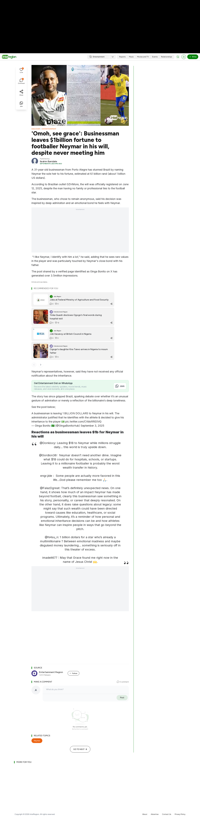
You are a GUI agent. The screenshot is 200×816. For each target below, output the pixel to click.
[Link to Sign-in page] (183, 56)
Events (155, 57)
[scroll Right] (40, 364)
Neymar (37, 741)
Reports (122, 57)
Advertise (155, 814)
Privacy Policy (180, 814)
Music (131, 57)
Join (122, 386)
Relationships (166, 57)
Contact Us (166, 814)
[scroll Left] (33, 364)
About (144, 814)
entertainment (49, 129)
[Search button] (178, 56)
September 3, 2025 (92, 425)
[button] (21, 70)
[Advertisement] (100, 23)
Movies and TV (143, 57)
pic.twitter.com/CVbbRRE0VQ (83, 421)
